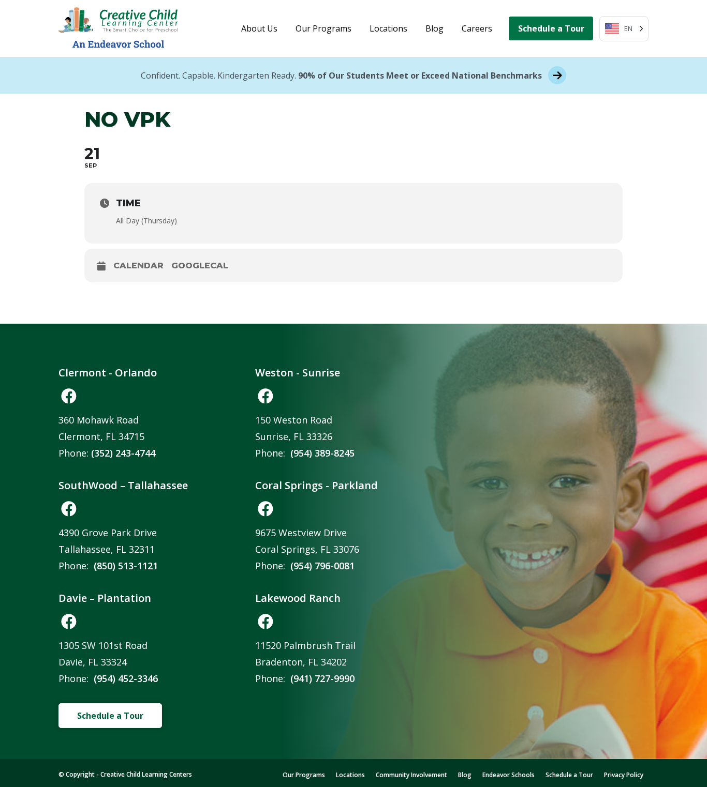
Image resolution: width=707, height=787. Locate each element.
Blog (434, 28)
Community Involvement (411, 774)
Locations (388, 28)
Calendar (138, 265)
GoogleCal (199, 265)
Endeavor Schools (508, 774)
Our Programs (323, 28)
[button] (68, 396)
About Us (259, 28)
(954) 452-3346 (126, 678)
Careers (477, 28)
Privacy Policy (623, 774)
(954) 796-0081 (322, 565)
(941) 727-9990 (322, 678)
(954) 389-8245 (322, 453)
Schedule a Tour (551, 28)
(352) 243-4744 (123, 453)
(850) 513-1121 (126, 565)
